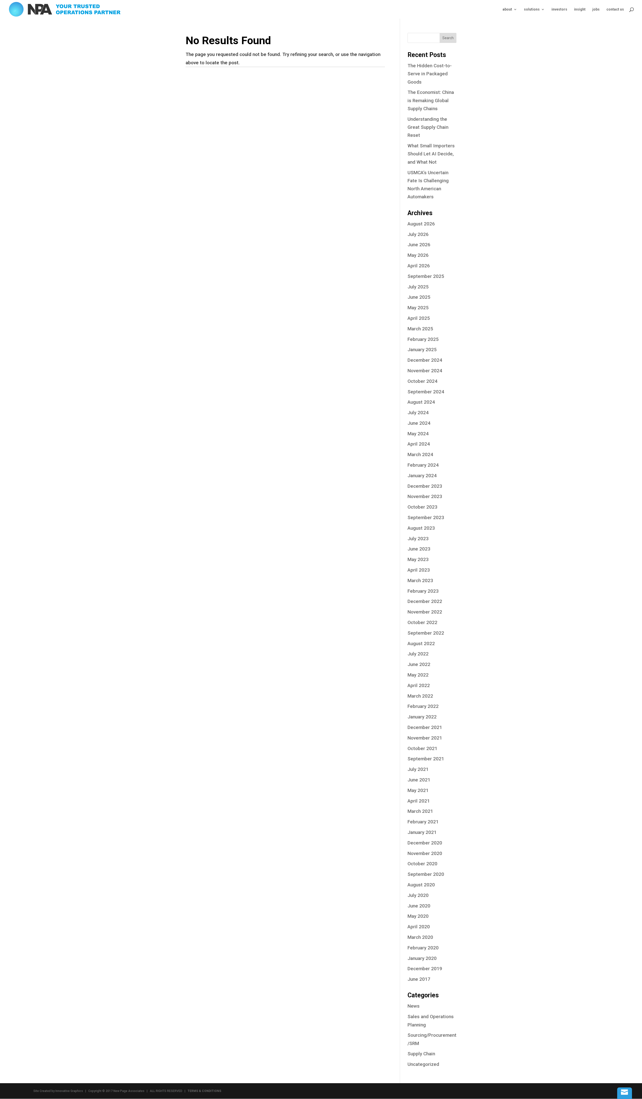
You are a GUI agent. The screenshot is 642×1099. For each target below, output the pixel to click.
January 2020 (422, 958)
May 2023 (418, 559)
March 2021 (420, 811)
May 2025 (418, 308)
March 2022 (420, 696)
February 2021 (423, 822)
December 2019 (425, 968)
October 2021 (422, 748)
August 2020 (421, 885)
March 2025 (420, 329)
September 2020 (426, 874)
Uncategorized (423, 1064)
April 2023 (419, 570)
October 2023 (422, 507)
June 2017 (419, 979)
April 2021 (419, 801)
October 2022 (422, 622)
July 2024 (418, 412)
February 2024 (423, 465)
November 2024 (425, 371)
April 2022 (419, 685)
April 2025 (419, 318)
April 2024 (419, 444)
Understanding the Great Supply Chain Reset (428, 127)
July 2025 (418, 287)
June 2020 (419, 906)
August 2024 (421, 402)
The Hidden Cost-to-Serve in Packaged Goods (430, 74)
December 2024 (425, 360)
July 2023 (418, 538)
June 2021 (419, 780)
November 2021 (425, 738)
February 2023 (423, 591)
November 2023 (425, 496)
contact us (615, 9)
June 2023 (419, 549)
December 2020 (425, 843)
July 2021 (418, 769)
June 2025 (419, 297)
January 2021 (422, 832)
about (507, 9)
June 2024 (419, 423)
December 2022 (425, 601)
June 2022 (419, 664)
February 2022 (423, 706)
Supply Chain (421, 1054)
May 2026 (418, 255)
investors (559, 9)
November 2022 (425, 612)
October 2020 (422, 864)
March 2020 (420, 937)
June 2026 (419, 245)
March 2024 (420, 454)
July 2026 (418, 234)
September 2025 (426, 276)
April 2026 (419, 266)
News (414, 1006)
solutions (532, 9)
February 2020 (423, 948)
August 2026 (421, 224)
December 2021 (425, 727)
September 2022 (426, 633)
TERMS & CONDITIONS (204, 1091)
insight (580, 9)
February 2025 (423, 339)
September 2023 (426, 517)
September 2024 (426, 392)
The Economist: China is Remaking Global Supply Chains (431, 100)
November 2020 (425, 853)
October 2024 (422, 381)
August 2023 (421, 528)
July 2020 (418, 895)
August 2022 (421, 643)
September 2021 (426, 759)
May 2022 (418, 675)
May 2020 (418, 916)
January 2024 (422, 475)
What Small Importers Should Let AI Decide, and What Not (431, 154)
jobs (596, 9)
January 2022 (422, 717)
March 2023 (420, 580)
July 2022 (418, 654)
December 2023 (425, 486)
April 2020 (419, 927)
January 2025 (422, 349)
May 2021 (418, 790)
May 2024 (418, 434)
